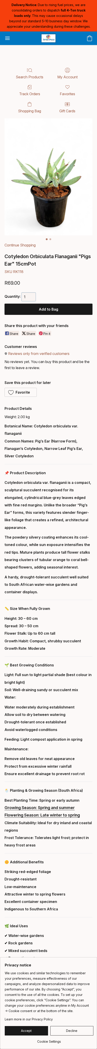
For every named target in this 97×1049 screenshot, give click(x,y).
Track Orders (29, 94)
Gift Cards (67, 111)
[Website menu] (7, 38)
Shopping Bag (29, 111)
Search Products (29, 77)
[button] (48, 38)
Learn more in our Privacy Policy (29, 1019)
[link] (49, 1039)
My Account (67, 77)
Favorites (67, 94)
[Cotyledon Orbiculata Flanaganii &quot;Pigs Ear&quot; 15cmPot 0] (48, 176)
